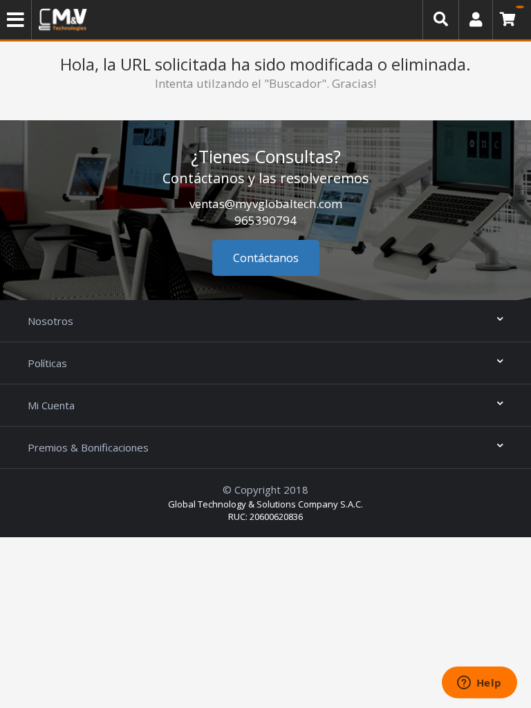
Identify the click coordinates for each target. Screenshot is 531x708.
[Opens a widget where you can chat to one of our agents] (479, 684)
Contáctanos (266, 258)
